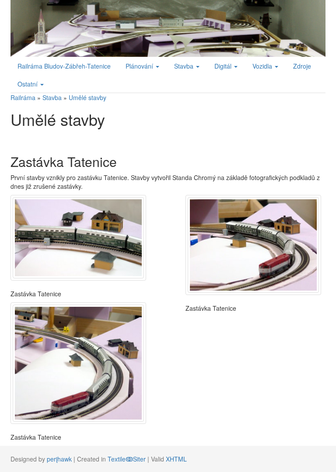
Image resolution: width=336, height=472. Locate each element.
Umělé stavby (87, 97)
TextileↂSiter (127, 459)
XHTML (176, 459)
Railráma (22, 97)
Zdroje (302, 66)
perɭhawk (59, 459)
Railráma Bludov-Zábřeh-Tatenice (64, 66)
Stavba (52, 97)
